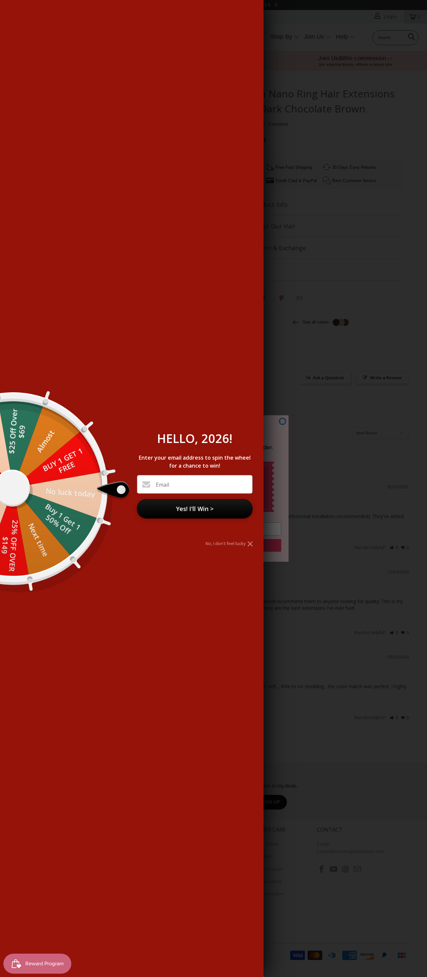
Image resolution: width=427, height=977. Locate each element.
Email (162, 484)
